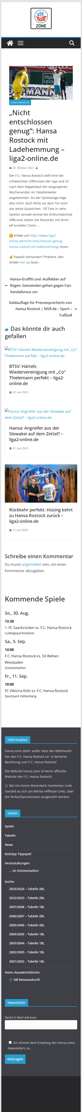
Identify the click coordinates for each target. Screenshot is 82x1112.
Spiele (9, 826)
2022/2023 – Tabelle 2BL (27, 898)
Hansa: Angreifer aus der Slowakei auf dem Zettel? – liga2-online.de (36, 433)
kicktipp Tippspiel (18, 854)
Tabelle (10, 835)
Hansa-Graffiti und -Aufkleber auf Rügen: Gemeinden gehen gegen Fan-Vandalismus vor (41, 285)
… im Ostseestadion (24, 871)
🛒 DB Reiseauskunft (24, 980)
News (9, 845)
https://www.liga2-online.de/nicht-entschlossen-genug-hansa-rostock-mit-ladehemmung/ (36, 241)
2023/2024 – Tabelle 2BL (27, 889)
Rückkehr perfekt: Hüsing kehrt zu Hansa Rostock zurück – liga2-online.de (41, 515)
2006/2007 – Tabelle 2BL (27, 916)
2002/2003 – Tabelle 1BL (27, 952)
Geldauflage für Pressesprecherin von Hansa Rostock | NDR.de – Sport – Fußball (40, 309)
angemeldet (31, 564)
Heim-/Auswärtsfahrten (22, 972)
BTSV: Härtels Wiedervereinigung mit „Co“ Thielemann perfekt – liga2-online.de (37, 374)
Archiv (9, 881)
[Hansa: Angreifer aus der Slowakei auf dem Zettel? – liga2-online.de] (41, 411)
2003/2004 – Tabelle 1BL (27, 943)
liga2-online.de (20, 102)
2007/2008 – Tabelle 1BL (27, 907)
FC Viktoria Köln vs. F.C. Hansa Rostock (36, 690)
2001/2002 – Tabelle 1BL (27, 961)
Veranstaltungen (17, 863)
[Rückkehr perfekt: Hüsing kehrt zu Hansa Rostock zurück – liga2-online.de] (41, 467)
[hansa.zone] (10, 43)
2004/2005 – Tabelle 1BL (27, 934)
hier (22, 262)
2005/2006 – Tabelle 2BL (27, 925)
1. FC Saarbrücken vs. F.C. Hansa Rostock (38, 627)
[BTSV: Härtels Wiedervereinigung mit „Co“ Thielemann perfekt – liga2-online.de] (41, 349)
